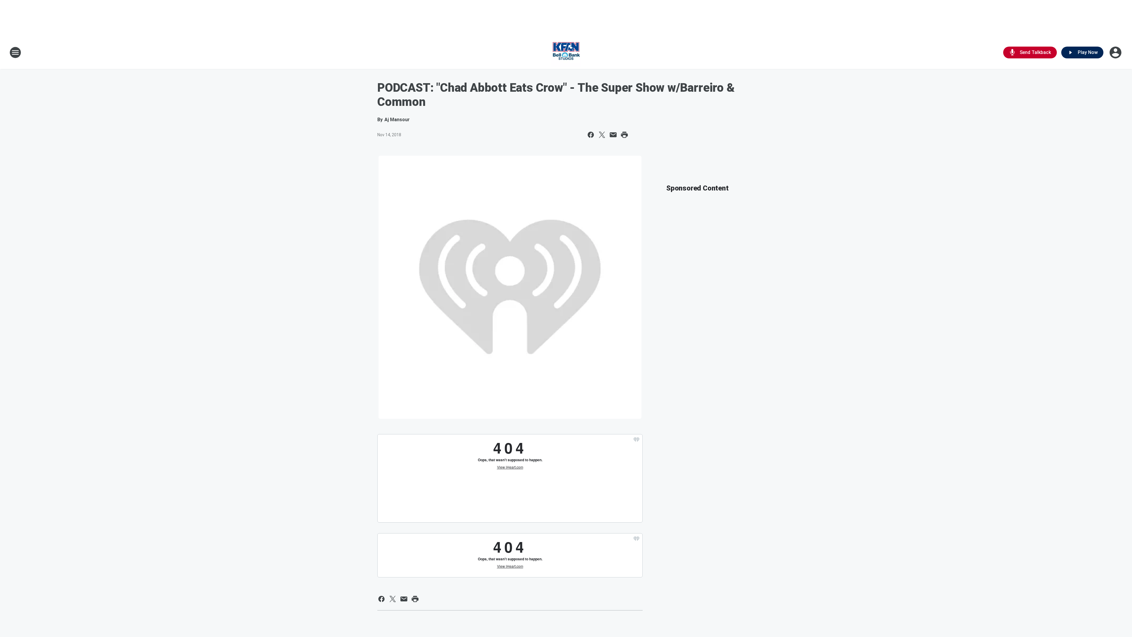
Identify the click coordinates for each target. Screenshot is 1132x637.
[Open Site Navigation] (15, 52)
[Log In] (1116, 52)
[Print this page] (624, 135)
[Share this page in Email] (613, 135)
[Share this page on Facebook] (591, 135)
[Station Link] (566, 52)
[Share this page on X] (602, 135)
